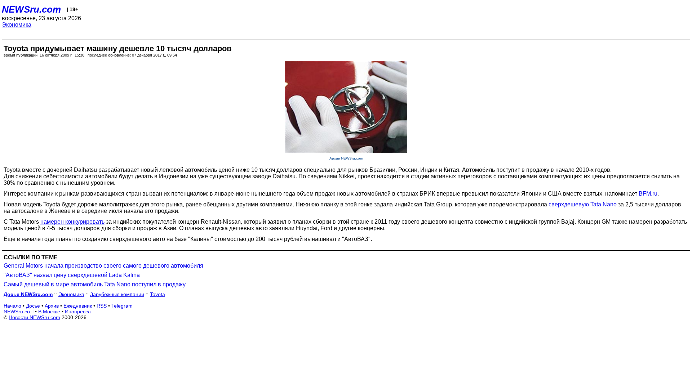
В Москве (49, 311)
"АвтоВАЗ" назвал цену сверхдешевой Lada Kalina (72, 275)
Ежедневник (77, 306)
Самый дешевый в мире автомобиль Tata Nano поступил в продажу (95, 284)
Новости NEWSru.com (34, 317)
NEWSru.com (31, 9)
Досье (33, 306)
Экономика (16, 25)
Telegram (122, 306)
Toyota (157, 294)
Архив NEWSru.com (346, 158)
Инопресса (78, 311)
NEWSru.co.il (19, 311)
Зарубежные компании (117, 294)
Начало (12, 306)
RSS (102, 306)
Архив (52, 306)
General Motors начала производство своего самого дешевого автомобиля (103, 266)
